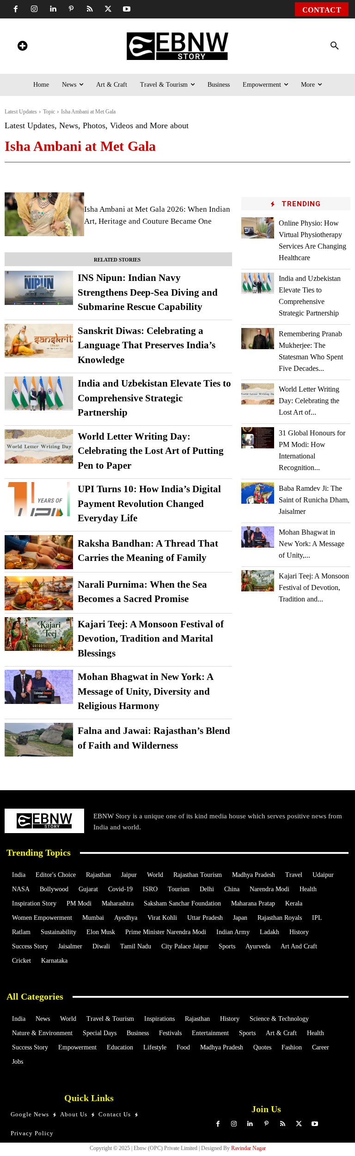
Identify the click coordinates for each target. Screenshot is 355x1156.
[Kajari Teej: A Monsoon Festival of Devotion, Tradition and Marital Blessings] (39, 634)
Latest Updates (21, 111)
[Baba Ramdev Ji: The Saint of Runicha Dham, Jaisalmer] (257, 493)
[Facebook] (15, 9)
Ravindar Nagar (248, 1148)
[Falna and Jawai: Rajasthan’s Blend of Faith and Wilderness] (39, 740)
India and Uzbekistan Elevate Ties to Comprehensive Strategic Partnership (154, 398)
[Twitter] (108, 9)
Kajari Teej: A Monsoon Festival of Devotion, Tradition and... (314, 587)
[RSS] (89, 9)
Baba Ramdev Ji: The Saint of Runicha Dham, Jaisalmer (314, 499)
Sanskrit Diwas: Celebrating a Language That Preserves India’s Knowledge (146, 345)
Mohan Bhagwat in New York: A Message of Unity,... (311, 543)
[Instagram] (34, 9)
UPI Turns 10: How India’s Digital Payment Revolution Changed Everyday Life (149, 503)
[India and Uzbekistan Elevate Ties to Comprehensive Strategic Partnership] (39, 393)
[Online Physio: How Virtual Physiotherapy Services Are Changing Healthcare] (257, 227)
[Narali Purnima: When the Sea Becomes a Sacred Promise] (39, 593)
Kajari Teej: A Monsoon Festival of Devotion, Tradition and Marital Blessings (151, 639)
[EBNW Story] (177, 46)
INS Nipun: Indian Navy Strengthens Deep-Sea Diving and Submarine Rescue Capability (148, 292)
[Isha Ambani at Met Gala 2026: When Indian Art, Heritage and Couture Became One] (44, 214)
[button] (334, 46)
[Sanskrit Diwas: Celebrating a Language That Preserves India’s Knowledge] (39, 341)
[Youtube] (126, 9)
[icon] (22, 47)
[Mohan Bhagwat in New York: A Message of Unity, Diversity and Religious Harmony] (39, 687)
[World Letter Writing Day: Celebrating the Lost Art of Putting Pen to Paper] (39, 446)
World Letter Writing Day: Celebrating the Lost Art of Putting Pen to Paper (151, 451)
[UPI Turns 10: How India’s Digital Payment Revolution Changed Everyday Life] (39, 499)
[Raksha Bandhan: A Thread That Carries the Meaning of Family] (39, 552)
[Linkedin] (52, 9)
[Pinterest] (71, 9)
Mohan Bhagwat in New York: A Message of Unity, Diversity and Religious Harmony (146, 691)
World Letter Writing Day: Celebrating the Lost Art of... (309, 400)
